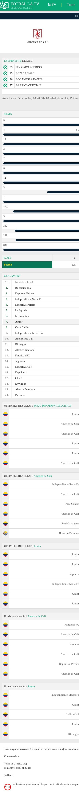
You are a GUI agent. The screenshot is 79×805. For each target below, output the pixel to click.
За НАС (8, 775)
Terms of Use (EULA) (15, 763)
